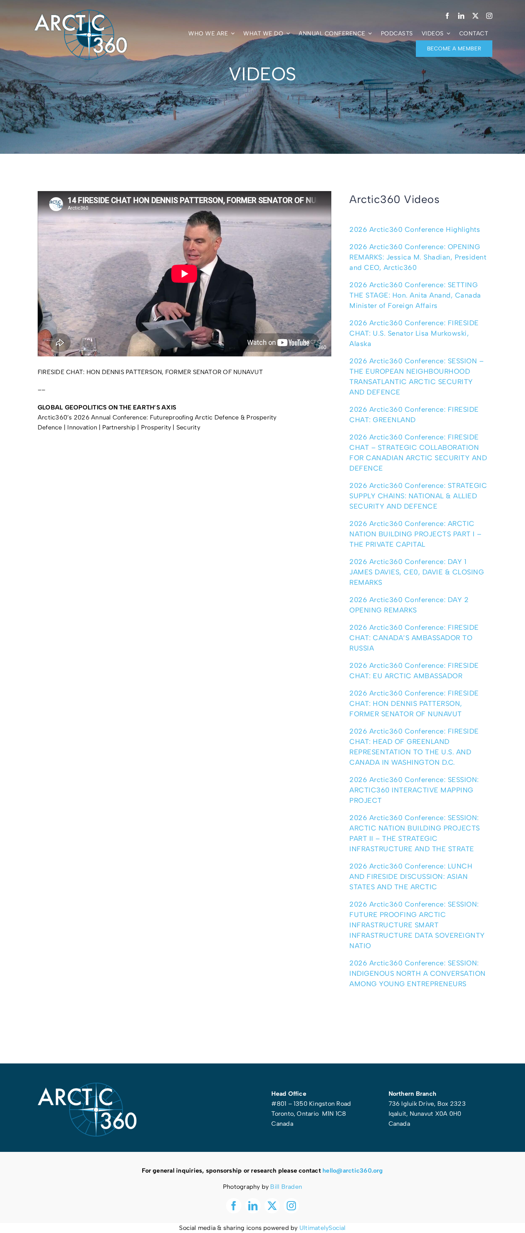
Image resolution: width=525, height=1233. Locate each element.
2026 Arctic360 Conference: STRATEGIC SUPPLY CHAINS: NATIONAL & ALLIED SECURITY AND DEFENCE (418, 496)
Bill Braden (286, 1186)
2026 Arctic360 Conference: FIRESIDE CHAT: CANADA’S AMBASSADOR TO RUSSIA (414, 637)
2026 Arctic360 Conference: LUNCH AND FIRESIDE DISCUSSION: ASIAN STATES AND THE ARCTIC (410, 876)
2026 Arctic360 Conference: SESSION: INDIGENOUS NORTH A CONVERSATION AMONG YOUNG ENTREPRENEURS (417, 973)
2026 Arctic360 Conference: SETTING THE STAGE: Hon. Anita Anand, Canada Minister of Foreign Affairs (415, 295)
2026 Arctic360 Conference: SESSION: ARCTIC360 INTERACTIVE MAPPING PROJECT (414, 790)
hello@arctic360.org (352, 1170)
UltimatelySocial (322, 1227)
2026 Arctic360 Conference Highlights (414, 229)
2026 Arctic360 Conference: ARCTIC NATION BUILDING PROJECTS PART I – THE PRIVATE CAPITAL (415, 534)
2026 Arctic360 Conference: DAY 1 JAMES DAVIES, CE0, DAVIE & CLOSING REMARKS (416, 572)
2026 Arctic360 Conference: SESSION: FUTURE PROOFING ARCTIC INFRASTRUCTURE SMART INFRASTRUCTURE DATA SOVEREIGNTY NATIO (417, 925)
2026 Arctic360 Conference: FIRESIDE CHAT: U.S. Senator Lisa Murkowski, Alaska (414, 333)
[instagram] (489, 16)
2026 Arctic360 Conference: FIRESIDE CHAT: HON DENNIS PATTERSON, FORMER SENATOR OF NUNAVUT (414, 703)
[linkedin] (461, 16)
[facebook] (447, 16)
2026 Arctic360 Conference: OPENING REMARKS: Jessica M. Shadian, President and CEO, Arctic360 (417, 257)
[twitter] (475, 16)
